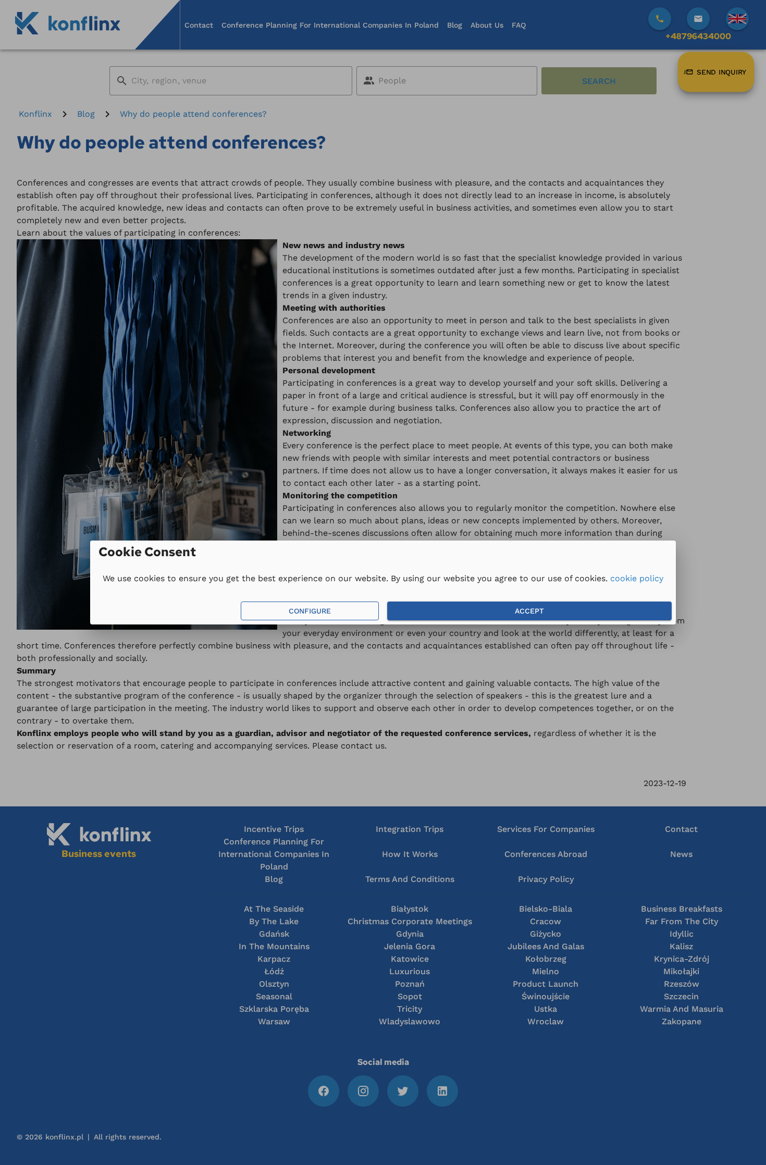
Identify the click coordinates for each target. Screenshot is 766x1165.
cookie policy (636, 578)
